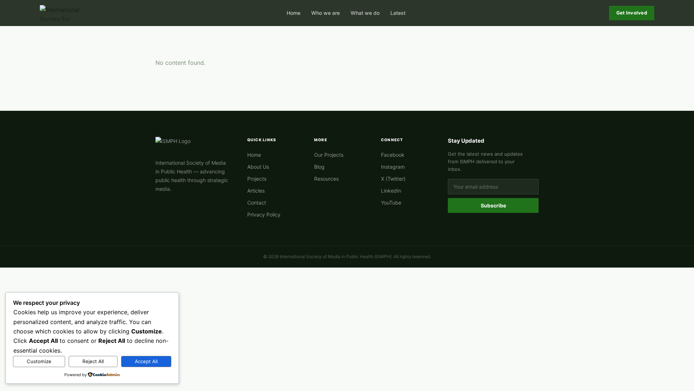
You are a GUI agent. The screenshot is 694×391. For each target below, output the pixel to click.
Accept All (146, 361)
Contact (256, 202)
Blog (319, 167)
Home (293, 13)
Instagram (393, 167)
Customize (39, 361)
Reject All (93, 361)
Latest (398, 13)
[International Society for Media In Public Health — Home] (61, 13)
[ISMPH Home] (192, 145)
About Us (258, 167)
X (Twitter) (393, 179)
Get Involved (631, 13)
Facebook (392, 155)
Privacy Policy (263, 214)
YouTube (391, 202)
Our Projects (328, 155)
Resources (326, 179)
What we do (365, 13)
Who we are (325, 13)
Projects (256, 179)
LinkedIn (391, 191)
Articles (256, 191)
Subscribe (493, 205)
